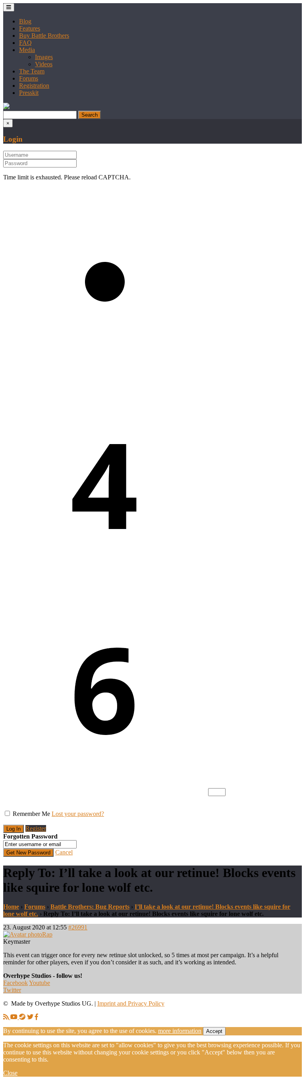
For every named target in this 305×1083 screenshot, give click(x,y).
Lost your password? (78, 813)
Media (27, 49)
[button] (6, 107)
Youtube (39, 982)
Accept (214, 1031)
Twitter (12, 990)
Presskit (29, 92)
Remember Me (31, 813)
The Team (31, 71)
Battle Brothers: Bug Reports (89, 906)
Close (10, 1073)
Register (35, 828)
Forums (28, 78)
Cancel (64, 852)
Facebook (15, 982)
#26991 (77, 927)
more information (179, 1030)
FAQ (25, 42)
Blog (25, 21)
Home (11, 906)
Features (29, 28)
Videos (43, 64)
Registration (34, 85)
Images (44, 57)
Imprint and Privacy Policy (130, 1003)
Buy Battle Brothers (44, 35)
